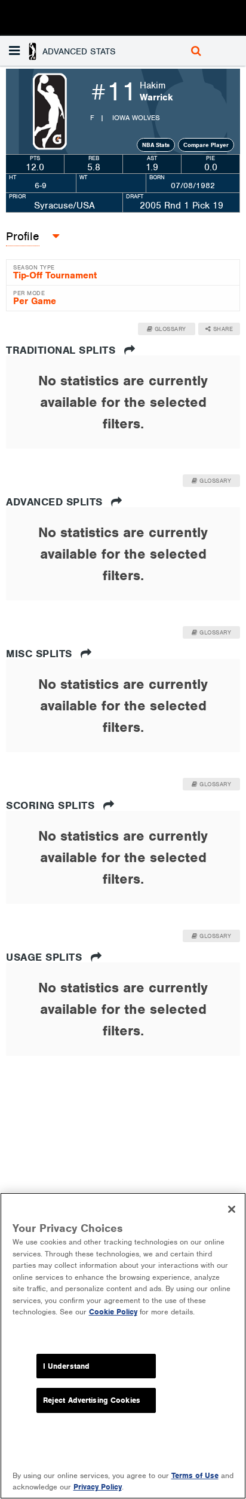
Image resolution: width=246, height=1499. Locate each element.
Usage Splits (45, 957)
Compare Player (206, 145)
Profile (22, 236)
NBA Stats (156, 145)
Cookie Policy (113, 1312)
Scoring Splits (52, 805)
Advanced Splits (56, 501)
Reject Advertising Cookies (91, 1400)
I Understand (66, 1366)
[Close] (232, 1209)
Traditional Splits (62, 350)
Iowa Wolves (136, 117)
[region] (123, 1346)
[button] (64, 51)
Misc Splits (40, 653)
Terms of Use (195, 1475)
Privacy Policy (97, 1487)
